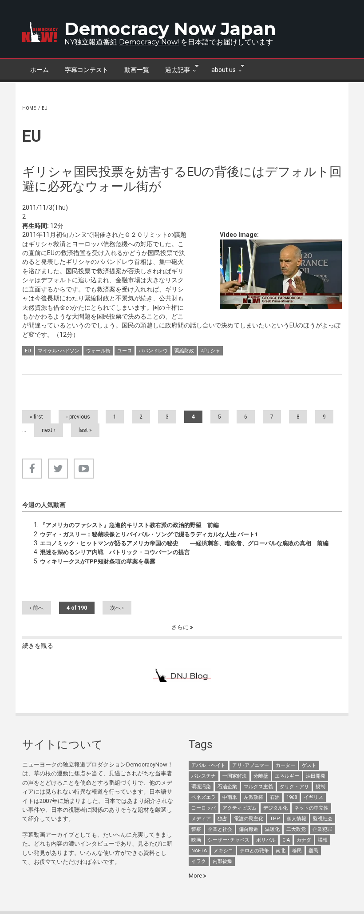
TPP (275, 819)
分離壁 (260, 776)
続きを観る (37, 645)
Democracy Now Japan (170, 29)
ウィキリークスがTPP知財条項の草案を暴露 (97, 561)
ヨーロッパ (203, 808)
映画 (196, 840)
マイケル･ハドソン (58, 351)
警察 (196, 829)
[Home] (40, 32)
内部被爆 (222, 861)
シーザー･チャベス (228, 840)
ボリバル (266, 840)
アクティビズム (239, 808)
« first (36, 417)
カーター (285, 765)
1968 (291, 797)
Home (29, 108)
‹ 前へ (37, 608)
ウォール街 (98, 351)
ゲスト (309, 765)
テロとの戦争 (254, 851)
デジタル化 (275, 808)
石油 (275, 797)
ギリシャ (210, 351)
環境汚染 (201, 787)
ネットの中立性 (311, 808)
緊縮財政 (184, 351)
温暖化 (272, 829)
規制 (320, 787)
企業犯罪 (322, 829)
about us (219, 68)
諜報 (323, 840)
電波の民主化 (248, 819)
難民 (313, 851)
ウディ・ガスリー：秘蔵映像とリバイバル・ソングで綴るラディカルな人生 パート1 (149, 534)
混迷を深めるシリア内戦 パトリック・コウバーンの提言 (115, 552)
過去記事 (173, 68)
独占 (222, 819)
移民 (297, 851)
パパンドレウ (153, 351)
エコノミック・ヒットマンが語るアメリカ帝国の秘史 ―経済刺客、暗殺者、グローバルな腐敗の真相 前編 (184, 543)
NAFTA (199, 851)
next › (48, 430)
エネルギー (287, 776)
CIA (286, 840)
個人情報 (296, 819)
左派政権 (253, 797)
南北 (280, 851)
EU (28, 351)
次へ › (117, 608)
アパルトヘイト (208, 765)
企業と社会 (220, 829)
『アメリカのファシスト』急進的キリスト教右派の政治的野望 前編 (129, 525)
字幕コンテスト (86, 69)
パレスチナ (203, 776)
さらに (180, 627)
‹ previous (78, 417)
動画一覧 (136, 69)
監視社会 (322, 819)
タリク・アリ (294, 787)
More (196, 875)
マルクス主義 (258, 787)
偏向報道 (248, 829)
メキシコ (223, 851)
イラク (198, 861)
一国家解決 (234, 776)
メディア (201, 819)
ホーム (39, 69)
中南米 (229, 797)
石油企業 (227, 787)
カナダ (304, 840)
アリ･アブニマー (250, 765)
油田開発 (315, 776)
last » (85, 430)
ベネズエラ (203, 797)
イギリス (313, 797)
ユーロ (124, 351)
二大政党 (296, 829)
